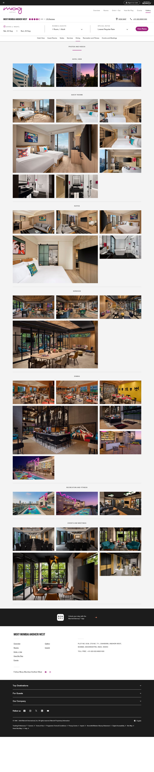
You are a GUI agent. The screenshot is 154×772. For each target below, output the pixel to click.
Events (139, 10)
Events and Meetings (109, 38)
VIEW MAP (122, 19)
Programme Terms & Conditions (56, 726)
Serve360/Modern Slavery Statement (98, 726)
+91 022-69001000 (140, 19)
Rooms (105, 10)
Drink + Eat (116, 10)
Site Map (129, 726)
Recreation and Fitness (91, 38)
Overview (96, 10)
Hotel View (41, 38)
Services (70, 38)
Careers (30, 726)
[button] (132, 3)
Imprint (47, 648)
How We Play (128, 10)
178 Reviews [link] (50, 19)
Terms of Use (40, 726)
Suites (62, 38)
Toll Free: (91, 651)
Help (25, 728)
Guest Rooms (52, 38)
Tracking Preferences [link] (19, 726)
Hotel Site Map (17, 728)
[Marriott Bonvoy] (145, 2)
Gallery (148, 10)
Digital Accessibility (118, 726)
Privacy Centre (73, 726)
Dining (78, 38)
